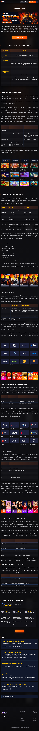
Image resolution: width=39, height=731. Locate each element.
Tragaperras (33, 160)
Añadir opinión (32, 605)
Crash (24, 160)
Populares (5, 160)
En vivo (14, 160)
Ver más (19, 630)
